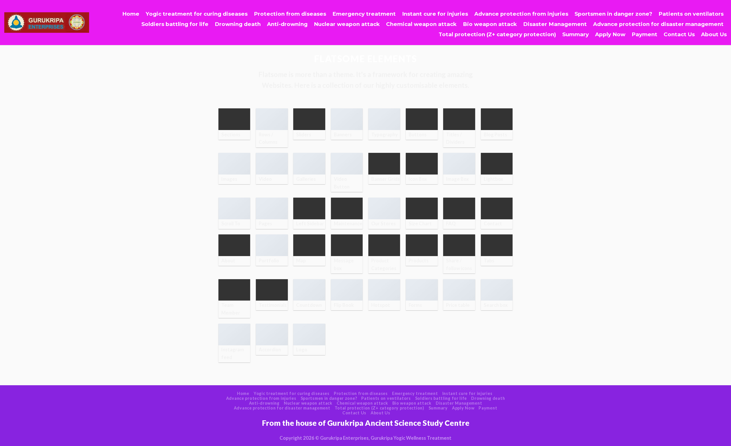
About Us (714, 34)
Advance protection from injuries (521, 14)
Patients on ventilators (691, 14)
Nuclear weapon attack (347, 24)
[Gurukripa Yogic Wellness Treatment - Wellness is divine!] (46, 22)
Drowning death (238, 24)
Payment (644, 34)
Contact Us (679, 34)
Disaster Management (555, 24)
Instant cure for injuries (435, 14)
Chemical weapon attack (421, 24)
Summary (575, 34)
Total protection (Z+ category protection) (497, 34)
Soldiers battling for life (174, 24)
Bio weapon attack (490, 24)
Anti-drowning (287, 24)
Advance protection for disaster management (658, 24)
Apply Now (610, 34)
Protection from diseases (290, 14)
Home (130, 14)
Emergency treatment (364, 14)
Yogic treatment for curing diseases (197, 14)
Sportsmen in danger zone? (613, 14)
